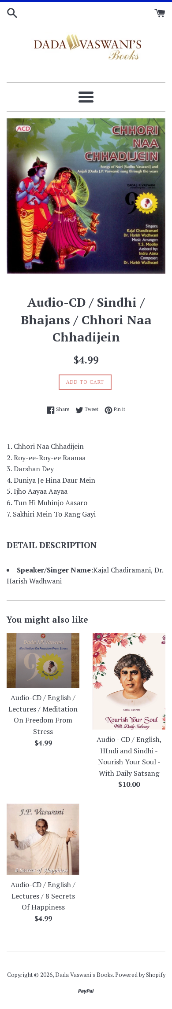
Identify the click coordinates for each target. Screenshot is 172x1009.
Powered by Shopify (140, 975)
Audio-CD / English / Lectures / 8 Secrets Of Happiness (43, 896)
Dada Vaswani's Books (84, 975)
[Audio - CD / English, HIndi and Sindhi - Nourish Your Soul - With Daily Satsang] (129, 681)
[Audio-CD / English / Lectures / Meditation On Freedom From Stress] (43, 660)
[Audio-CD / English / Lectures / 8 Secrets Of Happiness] (43, 839)
